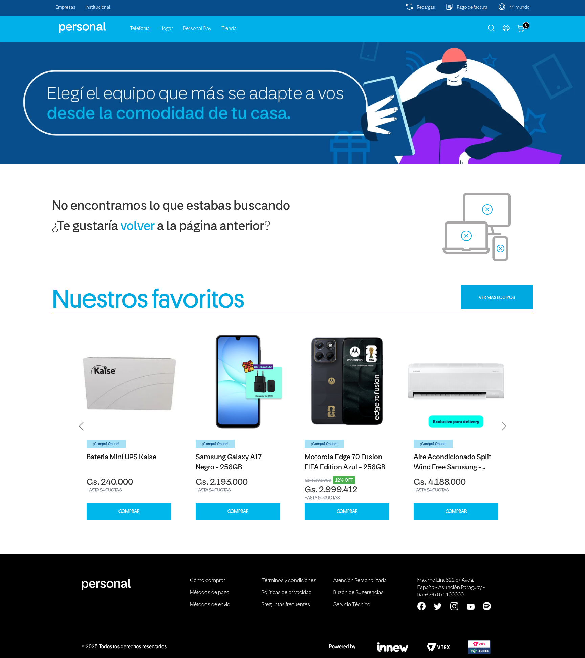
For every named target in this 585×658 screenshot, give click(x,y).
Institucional (98, 7)
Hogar (166, 28)
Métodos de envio (210, 604)
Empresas (65, 7)
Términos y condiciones (289, 580)
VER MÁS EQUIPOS (497, 297)
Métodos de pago (210, 592)
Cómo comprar (207, 580)
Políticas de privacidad (287, 592)
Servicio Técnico (351, 604)
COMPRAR (128, 511)
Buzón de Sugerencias (358, 592)
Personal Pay (197, 28)
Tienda (229, 28)
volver (138, 226)
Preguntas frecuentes (286, 604)
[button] (81, 426)
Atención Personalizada (360, 580)
